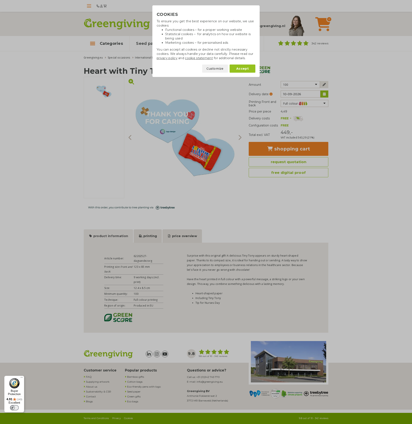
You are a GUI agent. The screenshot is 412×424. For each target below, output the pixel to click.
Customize (215, 69)
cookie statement (199, 58)
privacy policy (167, 58)
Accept (242, 69)
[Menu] (21, 378)
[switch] (14, 407)
